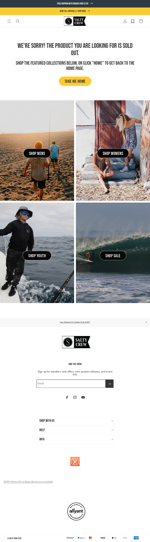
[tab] (9, 21)
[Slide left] (4, 322)
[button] (9, 21)
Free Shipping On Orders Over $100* (75, 322)
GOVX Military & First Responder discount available (28, 481)
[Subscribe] (109, 384)
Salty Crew (13, 538)
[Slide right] (146, 322)
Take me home (75, 81)
